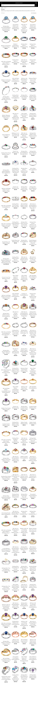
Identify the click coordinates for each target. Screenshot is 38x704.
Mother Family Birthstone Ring (24, 423)
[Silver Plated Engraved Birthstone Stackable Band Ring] (15, 270)
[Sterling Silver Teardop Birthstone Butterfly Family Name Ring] (15, 670)
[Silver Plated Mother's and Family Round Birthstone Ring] (24, 270)
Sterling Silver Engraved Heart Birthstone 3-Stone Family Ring (15, 370)
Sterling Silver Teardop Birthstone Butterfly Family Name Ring (15, 677)
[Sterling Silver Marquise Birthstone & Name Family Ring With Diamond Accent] (6, 252)
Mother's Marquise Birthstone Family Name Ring (6, 117)
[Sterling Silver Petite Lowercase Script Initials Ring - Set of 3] (15, 325)
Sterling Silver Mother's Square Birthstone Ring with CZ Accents (32, 97)
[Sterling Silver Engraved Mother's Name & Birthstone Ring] (6, 164)
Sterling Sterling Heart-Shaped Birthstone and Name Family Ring (32, 569)
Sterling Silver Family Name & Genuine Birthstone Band (15, 568)
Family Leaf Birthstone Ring (15, 187)
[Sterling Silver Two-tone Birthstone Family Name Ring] (6, 562)
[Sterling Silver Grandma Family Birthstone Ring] (24, 401)
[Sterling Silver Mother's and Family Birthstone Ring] (6, 452)
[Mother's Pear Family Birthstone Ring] (6, 402)
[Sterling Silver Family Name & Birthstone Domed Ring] (33, 579)
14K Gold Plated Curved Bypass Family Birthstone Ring (6, 660)
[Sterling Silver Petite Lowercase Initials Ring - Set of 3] (24, 325)
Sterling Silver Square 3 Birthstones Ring (32, 45)
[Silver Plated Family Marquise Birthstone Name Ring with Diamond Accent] (15, 579)
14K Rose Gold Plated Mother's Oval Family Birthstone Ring (24, 80)
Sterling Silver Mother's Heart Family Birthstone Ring (24, 605)
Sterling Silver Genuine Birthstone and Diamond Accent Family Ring (32, 224)
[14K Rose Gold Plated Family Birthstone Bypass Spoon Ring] (24, 688)
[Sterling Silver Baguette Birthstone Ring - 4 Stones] (33, 506)
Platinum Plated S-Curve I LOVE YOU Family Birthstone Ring (33, 80)
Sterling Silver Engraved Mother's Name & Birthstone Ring (6, 172)
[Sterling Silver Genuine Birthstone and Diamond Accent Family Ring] (33, 217)
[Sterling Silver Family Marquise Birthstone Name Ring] (33, 108)
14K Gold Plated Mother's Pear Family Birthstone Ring (15, 295)
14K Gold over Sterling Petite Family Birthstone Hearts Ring (6, 441)
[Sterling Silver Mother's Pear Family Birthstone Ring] (15, 616)
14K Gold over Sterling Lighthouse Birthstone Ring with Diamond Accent (15, 117)
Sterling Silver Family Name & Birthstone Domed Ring (33, 586)
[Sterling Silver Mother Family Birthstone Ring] (15, 417)
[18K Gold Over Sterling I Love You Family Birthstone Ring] (33, 252)
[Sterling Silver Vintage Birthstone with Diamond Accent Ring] (6, 90)
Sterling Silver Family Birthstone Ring (24, 242)
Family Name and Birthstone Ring (6, 242)
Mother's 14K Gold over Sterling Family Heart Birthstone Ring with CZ (24, 531)
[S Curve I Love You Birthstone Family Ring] (6, 271)
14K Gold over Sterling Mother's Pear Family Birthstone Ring (6, 624)
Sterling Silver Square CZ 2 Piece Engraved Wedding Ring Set (33, 440)
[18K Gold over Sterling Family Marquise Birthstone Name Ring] (24, 128)
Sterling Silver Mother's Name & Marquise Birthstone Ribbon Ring (24, 569)
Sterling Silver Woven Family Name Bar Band (15, 205)
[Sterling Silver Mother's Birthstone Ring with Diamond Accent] (24, 163)
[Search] (36, 5)
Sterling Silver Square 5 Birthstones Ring (32, 61)
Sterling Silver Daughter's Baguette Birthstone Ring (15, 440)
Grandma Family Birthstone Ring (32, 407)
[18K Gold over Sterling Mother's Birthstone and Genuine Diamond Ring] (33, 542)
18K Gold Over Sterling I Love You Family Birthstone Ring (32, 259)
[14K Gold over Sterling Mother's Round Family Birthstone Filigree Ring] (33, 451)
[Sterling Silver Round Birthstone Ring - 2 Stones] (6, 147)
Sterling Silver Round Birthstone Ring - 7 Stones (33, 188)
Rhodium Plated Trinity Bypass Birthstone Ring (24, 370)
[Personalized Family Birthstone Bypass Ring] (33, 489)
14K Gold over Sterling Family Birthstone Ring (6, 207)
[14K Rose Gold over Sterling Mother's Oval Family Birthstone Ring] (24, 616)
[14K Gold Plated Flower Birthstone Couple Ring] (33, 270)
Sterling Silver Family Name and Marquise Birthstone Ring (6, 478)
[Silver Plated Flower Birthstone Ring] (33, 163)
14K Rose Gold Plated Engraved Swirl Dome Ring (15, 641)
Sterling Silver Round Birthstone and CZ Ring (24, 96)
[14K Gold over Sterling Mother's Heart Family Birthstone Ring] (15, 598)
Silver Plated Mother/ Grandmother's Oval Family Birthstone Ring (32, 371)
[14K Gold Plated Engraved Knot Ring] (15, 688)
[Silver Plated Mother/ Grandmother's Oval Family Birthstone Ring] (33, 363)
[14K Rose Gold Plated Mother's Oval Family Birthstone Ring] (24, 73)
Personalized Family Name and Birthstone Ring (6, 514)
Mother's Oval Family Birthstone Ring (6, 80)
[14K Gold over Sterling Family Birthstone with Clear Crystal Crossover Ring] (33, 325)
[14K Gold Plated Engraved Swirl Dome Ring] (24, 634)
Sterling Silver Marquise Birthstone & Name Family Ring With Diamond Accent (6, 260)
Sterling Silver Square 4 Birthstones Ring (15, 61)
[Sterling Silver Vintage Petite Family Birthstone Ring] (15, 90)
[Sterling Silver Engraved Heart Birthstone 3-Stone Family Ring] (15, 363)
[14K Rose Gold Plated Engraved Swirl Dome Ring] (15, 634)
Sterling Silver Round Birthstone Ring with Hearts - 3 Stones (24, 153)
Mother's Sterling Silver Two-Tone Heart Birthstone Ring (32, 530)
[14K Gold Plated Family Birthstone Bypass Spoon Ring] (33, 688)
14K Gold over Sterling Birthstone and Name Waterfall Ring (15, 351)
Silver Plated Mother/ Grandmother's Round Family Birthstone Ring (15, 389)
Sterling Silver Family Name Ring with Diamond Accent (24, 496)
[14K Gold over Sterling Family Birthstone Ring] (6, 199)
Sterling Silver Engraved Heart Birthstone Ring (32, 676)
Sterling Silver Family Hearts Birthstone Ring (24, 188)
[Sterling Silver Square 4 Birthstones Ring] (15, 55)
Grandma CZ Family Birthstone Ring (24, 295)
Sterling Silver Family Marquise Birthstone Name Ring (32, 115)
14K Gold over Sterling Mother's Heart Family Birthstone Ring (15, 605)
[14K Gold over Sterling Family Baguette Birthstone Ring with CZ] (24, 433)
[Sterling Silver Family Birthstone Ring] (24, 235)
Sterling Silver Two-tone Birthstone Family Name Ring (6, 569)
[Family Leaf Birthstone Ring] (15, 181)
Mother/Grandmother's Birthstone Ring (6, 46)
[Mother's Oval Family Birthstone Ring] (6, 74)
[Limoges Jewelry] (19, 3)
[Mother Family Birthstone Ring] (24, 417)
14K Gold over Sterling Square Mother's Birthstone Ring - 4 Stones (24, 62)
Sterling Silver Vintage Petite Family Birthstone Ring (15, 97)
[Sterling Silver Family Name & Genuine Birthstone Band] (15, 561)
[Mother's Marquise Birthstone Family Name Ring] (6, 109)
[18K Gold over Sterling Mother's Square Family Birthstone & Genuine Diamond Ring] (15, 542)
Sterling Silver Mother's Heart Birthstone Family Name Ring (33, 135)
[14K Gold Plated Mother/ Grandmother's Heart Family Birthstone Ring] (6, 382)
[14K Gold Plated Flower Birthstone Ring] (33, 381)
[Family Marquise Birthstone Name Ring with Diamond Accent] (33, 235)
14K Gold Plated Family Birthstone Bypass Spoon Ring (33, 695)
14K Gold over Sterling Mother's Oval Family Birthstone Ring (32, 623)
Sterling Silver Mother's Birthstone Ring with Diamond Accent (24, 171)
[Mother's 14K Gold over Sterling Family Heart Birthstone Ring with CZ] (24, 523)
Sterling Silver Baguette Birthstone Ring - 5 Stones (24, 513)
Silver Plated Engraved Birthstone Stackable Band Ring (15, 278)
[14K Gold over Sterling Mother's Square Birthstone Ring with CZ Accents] (33, 199)
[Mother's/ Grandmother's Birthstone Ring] (15, 39)
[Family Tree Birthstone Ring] (15, 146)
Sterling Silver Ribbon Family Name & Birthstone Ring (15, 259)
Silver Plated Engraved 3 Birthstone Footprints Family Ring (24, 659)
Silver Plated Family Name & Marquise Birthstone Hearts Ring (24, 116)
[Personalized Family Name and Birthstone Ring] (6, 507)
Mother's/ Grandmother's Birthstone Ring (15, 45)
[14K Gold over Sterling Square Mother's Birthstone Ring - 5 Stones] (6, 524)
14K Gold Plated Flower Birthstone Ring (33, 388)
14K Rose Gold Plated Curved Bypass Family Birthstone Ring (32, 641)
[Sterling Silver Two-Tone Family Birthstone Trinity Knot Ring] (6, 580)
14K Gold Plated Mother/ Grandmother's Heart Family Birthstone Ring (6, 391)
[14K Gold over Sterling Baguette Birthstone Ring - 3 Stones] (15, 506)
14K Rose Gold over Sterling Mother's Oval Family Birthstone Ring (24, 624)
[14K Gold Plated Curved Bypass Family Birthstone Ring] (6, 652)
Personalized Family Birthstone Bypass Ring (33, 495)
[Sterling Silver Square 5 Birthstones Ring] (33, 55)
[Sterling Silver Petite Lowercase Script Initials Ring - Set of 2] (24, 217)
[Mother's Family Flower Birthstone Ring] (24, 451)
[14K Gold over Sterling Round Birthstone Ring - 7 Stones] (33, 469)
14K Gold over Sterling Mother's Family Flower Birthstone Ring (15, 458)
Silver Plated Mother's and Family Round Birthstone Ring (24, 277)
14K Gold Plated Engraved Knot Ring (15, 695)
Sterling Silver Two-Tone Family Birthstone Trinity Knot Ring (6, 588)
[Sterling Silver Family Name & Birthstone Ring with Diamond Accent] (15, 163)
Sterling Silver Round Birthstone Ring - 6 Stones (33, 153)
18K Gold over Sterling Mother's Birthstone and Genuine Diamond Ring (33, 549)
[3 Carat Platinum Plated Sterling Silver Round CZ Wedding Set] (6, 542)
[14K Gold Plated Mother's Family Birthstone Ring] (24, 199)
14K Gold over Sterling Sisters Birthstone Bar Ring (24, 586)
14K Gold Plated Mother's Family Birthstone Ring (24, 205)
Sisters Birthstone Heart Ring (6, 135)
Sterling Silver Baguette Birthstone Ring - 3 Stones (6, 352)
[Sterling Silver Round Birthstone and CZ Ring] (24, 90)
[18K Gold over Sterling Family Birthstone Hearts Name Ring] (24, 252)
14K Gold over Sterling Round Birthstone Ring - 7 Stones (33, 476)
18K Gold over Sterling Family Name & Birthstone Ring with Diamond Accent (32, 352)
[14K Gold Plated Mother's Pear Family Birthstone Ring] (15, 288)
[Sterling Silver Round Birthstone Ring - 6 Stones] (33, 146)
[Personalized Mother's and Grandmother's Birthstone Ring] (15, 19)
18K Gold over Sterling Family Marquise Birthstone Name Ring (24, 135)
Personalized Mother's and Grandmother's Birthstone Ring (15, 26)
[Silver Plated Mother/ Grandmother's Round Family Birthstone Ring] (15, 381)
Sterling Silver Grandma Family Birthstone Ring (24, 408)
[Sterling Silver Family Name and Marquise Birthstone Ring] (6, 470)
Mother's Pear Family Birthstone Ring (6, 408)
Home (2, 7)
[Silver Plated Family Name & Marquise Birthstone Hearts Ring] (24, 108)
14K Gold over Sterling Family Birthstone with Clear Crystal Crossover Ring (32, 333)
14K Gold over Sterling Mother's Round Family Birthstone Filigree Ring (33, 459)
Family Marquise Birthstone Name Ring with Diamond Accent (32, 242)
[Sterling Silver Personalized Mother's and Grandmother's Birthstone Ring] (6, 20)
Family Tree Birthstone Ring (15, 152)
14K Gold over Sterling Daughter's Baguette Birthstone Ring (15, 314)
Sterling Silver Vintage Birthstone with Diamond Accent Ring (6, 98)
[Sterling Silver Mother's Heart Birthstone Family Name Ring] (33, 128)
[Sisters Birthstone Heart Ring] (6, 128)
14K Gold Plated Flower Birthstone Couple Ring (33, 277)
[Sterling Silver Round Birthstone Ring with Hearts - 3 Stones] (24, 146)
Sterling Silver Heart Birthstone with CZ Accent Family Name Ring (6, 678)
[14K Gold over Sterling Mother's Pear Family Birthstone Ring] (6, 617)
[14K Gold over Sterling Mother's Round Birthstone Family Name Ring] (24, 306)
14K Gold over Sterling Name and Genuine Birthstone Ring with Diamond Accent (15, 478)
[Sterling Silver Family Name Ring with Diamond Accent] (24, 489)
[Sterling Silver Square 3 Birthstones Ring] (33, 39)
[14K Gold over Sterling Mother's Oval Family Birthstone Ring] (33, 616)
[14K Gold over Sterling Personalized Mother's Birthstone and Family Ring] (24, 19)
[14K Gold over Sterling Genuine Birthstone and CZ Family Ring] (24, 469)
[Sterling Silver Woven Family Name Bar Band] (15, 199)
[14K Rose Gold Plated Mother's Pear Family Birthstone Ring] (6, 289)
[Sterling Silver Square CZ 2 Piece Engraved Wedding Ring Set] (33, 433)
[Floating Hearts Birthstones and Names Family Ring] (15, 489)
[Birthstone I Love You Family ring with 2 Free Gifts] (15, 128)
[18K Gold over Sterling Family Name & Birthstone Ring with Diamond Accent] (33, 343)
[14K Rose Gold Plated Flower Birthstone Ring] (24, 381)
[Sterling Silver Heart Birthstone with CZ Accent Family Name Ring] (6, 670)
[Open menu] (2, 3)
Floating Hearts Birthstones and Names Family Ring (15, 496)
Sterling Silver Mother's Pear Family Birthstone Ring (15, 623)
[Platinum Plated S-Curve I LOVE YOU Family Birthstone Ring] (33, 73)
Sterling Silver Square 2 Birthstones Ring (24, 45)
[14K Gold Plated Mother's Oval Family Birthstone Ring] (15, 73)
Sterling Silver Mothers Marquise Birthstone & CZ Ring (24, 549)
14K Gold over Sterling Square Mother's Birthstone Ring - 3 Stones (6, 63)
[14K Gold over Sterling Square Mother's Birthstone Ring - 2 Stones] (15, 523)
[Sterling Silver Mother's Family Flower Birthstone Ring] (6, 307)
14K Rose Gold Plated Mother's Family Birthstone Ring (6, 190)
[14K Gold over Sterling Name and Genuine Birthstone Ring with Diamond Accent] (15, 469)
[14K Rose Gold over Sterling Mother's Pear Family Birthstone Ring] (33, 598)
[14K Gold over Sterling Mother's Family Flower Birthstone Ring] (15, 451)
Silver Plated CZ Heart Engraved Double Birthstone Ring (33, 658)
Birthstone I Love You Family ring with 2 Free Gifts (15, 134)
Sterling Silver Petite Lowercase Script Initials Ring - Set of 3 (15, 332)
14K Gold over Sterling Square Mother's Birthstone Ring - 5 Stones (6, 532)
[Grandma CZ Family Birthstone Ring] (24, 288)
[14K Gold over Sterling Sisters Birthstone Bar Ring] (24, 579)
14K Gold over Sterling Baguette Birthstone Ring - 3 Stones (15, 513)
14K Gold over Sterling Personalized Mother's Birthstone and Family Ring (24, 28)
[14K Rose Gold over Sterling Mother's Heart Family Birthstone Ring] (6, 598)
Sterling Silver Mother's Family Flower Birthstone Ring (6, 315)
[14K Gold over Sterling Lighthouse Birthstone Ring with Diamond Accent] (15, 108)
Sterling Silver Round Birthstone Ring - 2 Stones (6, 154)
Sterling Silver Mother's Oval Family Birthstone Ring (6, 643)
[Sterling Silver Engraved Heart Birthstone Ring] (33, 670)
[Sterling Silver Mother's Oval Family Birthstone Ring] (6, 635)
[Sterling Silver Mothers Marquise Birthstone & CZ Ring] (24, 542)
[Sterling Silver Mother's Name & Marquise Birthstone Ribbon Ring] (24, 561)
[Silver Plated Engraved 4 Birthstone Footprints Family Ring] (6, 364)
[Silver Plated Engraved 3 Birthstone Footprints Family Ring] (24, 651)
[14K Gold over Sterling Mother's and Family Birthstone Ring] (6, 217)
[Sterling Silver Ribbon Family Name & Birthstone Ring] (15, 252)
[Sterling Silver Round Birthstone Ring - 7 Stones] (33, 181)
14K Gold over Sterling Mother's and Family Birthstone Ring (6, 225)
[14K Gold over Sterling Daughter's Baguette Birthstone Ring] (15, 306)
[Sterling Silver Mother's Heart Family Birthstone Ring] (24, 598)
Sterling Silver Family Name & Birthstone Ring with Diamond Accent (15, 171)
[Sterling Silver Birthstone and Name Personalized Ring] (6, 490)
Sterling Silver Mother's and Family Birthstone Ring (6, 460)
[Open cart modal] (36, 3)
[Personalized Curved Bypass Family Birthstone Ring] (15, 651)
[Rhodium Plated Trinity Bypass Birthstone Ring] (24, 363)
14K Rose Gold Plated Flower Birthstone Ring (24, 388)
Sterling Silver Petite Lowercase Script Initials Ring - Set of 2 (24, 224)
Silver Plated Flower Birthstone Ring (33, 170)
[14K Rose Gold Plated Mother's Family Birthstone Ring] (6, 182)
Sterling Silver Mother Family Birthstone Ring (15, 424)
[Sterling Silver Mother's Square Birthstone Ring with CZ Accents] (33, 90)
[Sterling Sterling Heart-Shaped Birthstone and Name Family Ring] (33, 561)
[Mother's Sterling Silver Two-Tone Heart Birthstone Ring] (33, 523)
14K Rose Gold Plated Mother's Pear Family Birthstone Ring (6, 297)
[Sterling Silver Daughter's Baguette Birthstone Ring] (15, 433)
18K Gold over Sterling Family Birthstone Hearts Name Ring (24, 259)
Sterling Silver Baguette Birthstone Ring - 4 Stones (33, 513)
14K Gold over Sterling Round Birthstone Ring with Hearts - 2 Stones (6, 334)
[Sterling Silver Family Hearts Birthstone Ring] (24, 181)
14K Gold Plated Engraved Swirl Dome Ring (24, 641)
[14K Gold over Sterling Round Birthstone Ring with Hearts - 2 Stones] (6, 326)
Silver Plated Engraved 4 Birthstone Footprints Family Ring (6, 372)
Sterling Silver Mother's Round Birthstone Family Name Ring (33, 313)
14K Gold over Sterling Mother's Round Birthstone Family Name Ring (24, 314)
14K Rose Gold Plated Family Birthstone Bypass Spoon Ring (24, 695)
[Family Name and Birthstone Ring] (6, 236)
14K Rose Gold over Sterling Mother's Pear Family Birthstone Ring (33, 605)
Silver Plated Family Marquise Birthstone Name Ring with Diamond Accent (15, 587)
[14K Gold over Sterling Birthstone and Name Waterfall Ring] (15, 343)
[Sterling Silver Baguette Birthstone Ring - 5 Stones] (24, 506)
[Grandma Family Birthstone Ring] (33, 401)
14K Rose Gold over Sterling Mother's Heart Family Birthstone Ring (6, 606)
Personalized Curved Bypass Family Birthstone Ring (15, 658)
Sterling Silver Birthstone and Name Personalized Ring (6, 497)
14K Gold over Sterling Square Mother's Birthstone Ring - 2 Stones (15, 531)
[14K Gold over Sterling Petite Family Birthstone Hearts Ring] (6, 433)
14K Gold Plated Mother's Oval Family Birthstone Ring (15, 80)
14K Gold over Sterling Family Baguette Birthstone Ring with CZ (24, 440)
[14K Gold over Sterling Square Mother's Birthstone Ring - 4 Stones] (24, 55)
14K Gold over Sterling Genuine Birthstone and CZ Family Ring (24, 476)
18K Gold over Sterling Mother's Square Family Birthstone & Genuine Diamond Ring (15, 550)
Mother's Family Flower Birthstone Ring (24, 458)
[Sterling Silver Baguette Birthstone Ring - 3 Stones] (6, 344)
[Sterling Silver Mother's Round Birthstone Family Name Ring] (33, 306)
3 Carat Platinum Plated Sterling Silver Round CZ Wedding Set (6, 550)
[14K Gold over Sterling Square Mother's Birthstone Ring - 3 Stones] (6, 55)
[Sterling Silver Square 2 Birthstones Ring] (24, 39)
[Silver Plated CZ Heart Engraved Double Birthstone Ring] (33, 651)
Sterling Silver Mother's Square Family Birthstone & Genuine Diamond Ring (24, 351)
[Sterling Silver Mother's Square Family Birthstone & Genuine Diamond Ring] (24, 343)
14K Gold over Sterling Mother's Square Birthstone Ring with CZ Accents (33, 206)
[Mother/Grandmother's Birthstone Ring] (6, 39)
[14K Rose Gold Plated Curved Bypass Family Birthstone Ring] (33, 634)
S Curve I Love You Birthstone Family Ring (6, 278)
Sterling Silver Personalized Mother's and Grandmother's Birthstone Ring (6, 28)
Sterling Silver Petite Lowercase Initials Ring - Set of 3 (24, 332)
